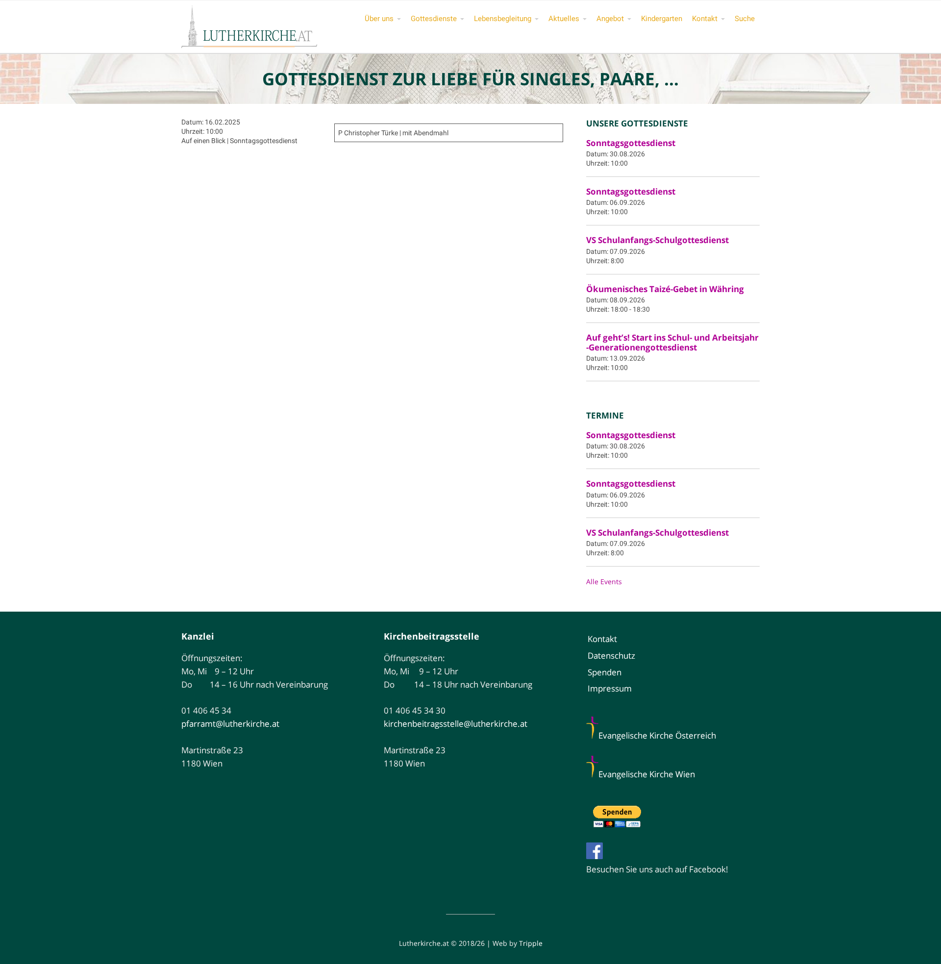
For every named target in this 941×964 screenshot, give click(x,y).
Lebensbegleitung (502, 18)
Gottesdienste (434, 18)
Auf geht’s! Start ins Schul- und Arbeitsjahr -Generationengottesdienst (672, 342)
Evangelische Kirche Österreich (657, 735)
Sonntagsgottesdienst (630, 142)
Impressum (610, 688)
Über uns (379, 18)
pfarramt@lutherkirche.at (230, 723)
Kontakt (705, 18)
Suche (745, 18)
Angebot (610, 18)
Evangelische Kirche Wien (646, 774)
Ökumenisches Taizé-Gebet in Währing (665, 289)
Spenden (604, 672)
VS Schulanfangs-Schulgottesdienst (657, 240)
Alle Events (604, 581)
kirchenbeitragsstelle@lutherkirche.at (455, 723)
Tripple (531, 943)
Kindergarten (661, 18)
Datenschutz (611, 655)
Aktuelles (563, 18)
